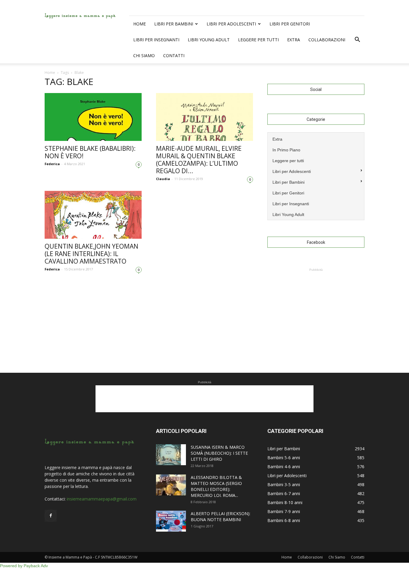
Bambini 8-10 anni (284, 502)
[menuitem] (315, 138)
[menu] (315, 176)
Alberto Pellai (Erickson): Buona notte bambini (220, 516)
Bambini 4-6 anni (283, 466)
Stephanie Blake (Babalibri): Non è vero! (90, 152)
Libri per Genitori (289, 24)
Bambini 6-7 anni (283, 493)
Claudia (163, 179)
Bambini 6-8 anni (283, 520)
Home (139, 24)
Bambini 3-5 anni (283, 484)
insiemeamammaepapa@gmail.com (102, 499)
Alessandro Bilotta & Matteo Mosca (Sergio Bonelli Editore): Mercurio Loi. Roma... (216, 486)
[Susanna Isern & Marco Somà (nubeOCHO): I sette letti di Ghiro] (171, 454)
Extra (293, 39)
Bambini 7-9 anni (283, 511)
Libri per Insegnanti (156, 39)
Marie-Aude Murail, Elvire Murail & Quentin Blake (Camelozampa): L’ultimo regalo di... (199, 159)
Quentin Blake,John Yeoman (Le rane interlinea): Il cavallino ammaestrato (91, 253)
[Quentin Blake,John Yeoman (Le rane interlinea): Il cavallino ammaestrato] (93, 215)
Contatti (173, 55)
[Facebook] (51, 516)
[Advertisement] (316, 310)
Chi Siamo (144, 55)
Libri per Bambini (173, 24)
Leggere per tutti (258, 39)
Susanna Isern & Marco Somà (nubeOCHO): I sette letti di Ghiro (219, 453)
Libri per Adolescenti (231, 24)
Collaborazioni (326, 39)
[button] (357, 40)
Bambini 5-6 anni (283, 457)
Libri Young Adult (209, 39)
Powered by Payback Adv (24, 565)
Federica (52, 164)
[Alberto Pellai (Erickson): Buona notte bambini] (171, 521)
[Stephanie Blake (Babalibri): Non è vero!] (93, 117)
